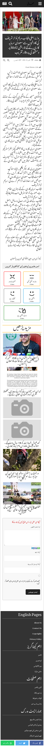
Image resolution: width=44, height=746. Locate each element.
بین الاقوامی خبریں (24, 258)
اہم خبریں (39, 660)
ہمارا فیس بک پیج (36, 719)
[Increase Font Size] (8, 61)
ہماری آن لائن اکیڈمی (35, 725)
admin (36, 60)
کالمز (40, 655)
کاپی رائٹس (38, 687)
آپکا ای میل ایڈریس (34, 564)
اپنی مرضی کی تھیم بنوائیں (33, 730)
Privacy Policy (36, 639)
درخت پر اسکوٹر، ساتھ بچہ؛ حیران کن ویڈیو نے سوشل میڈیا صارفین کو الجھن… (22, 476)
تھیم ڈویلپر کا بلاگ (36, 736)
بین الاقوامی (38, 666)
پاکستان (13, 258)
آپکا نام (37, 552)
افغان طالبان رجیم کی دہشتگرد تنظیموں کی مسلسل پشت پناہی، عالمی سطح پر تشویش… (22, 510)
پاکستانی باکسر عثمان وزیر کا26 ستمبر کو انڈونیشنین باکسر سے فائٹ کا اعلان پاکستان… (22, 361)
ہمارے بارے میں (36, 703)
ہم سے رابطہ (38, 692)
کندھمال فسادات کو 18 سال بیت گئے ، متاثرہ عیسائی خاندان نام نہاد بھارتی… (22, 444)
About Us (38, 623)
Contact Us (37, 628)
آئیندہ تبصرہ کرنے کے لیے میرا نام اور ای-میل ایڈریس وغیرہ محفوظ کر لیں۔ (22, 582)
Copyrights (37, 634)
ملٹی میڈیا (38, 671)
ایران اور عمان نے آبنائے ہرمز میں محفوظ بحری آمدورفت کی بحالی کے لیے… (22, 393)
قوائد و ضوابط (37, 698)
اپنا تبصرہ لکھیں (35, 526)
